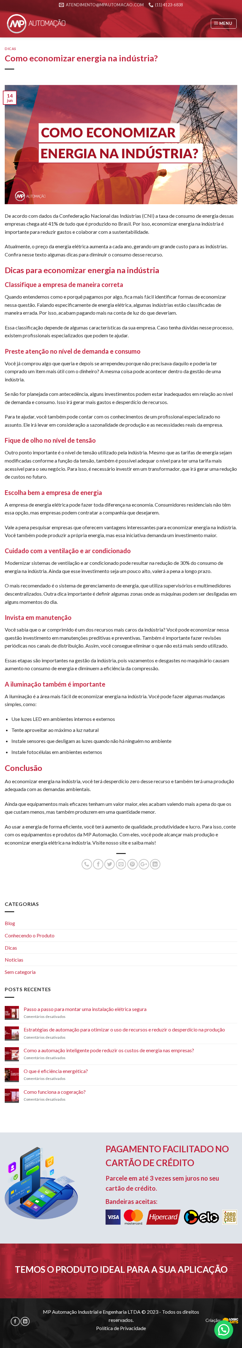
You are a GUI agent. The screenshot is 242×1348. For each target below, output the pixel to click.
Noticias (14, 960)
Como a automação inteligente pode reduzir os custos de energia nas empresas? (109, 1050)
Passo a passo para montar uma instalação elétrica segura (85, 1009)
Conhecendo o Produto (30, 935)
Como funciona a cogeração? (55, 1092)
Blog (10, 923)
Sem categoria (20, 972)
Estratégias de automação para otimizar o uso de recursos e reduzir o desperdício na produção (124, 1029)
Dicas (10, 49)
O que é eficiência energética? (56, 1071)
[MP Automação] (36, 23)
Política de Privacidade (121, 1328)
